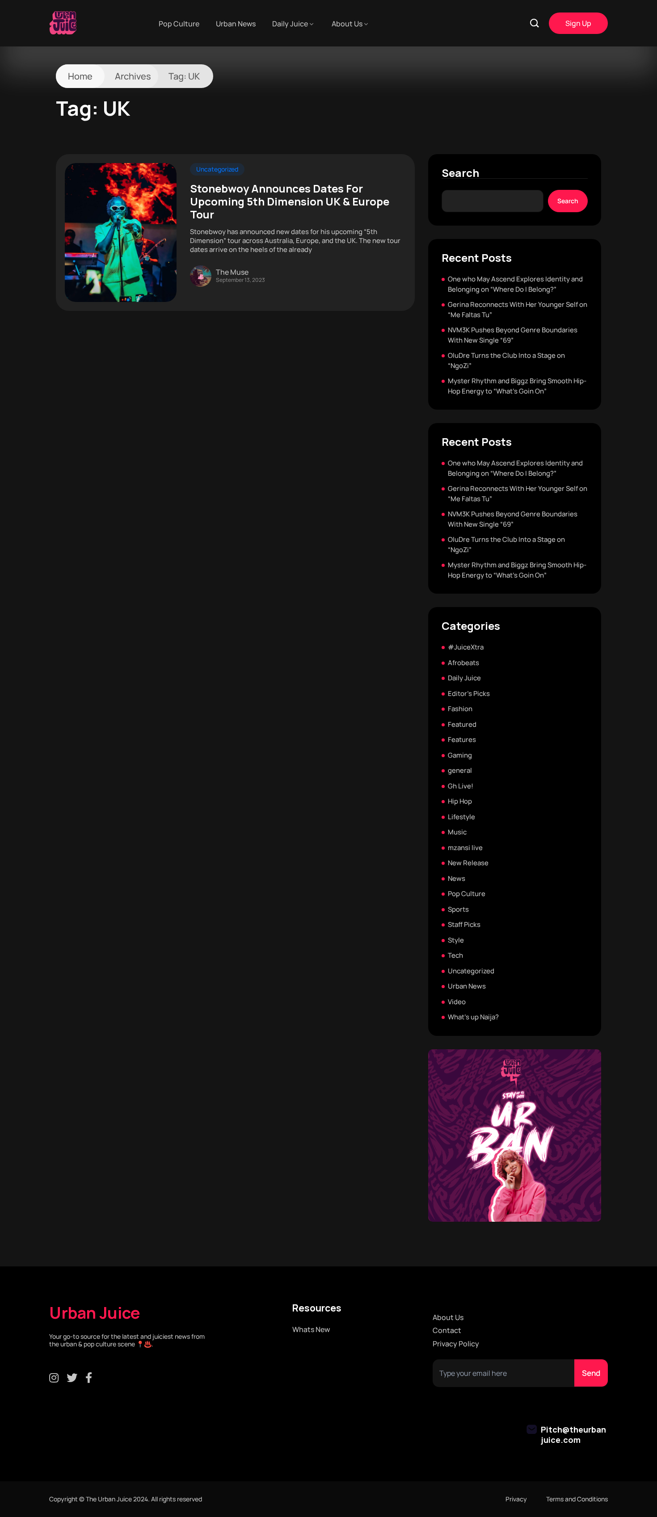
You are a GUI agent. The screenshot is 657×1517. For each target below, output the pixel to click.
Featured (462, 724)
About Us (347, 24)
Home (80, 76)
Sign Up (578, 23)
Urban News (236, 24)
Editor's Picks (469, 693)
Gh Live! (460, 786)
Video (457, 1001)
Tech (455, 955)
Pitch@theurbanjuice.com (573, 1435)
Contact (447, 1330)
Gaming (460, 755)
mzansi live (465, 847)
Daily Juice (290, 24)
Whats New (311, 1329)
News (456, 878)
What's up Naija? (473, 1017)
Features (462, 739)
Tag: (184, 76)
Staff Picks (464, 924)
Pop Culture (179, 24)
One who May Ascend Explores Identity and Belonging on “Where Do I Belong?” (515, 284)
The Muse (232, 272)
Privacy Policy (456, 1344)
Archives (133, 76)
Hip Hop (460, 801)
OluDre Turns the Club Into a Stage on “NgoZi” (506, 360)
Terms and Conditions (577, 1499)
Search (460, 173)
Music (457, 832)
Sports (458, 909)
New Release (468, 862)
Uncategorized (217, 169)
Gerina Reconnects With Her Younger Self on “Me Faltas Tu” (517, 309)
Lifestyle (461, 816)
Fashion (460, 708)
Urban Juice (94, 1313)
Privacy (516, 1499)
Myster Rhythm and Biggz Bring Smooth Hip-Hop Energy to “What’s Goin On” (517, 386)
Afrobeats (463, 662)
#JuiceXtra (466, 647)
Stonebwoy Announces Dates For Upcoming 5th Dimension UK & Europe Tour (289, 201)
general (460, 770)
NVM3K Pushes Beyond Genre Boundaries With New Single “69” (512, 335)
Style (456, 940)
